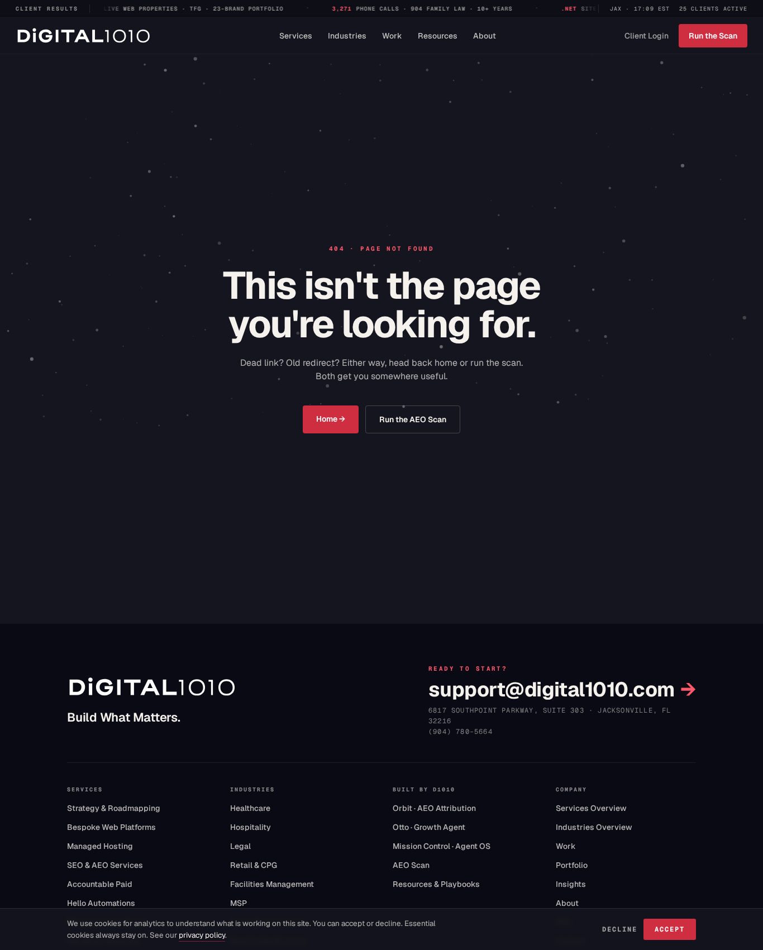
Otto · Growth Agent (429, 827)
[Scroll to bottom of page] (26, 895)
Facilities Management (272, 884)
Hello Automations (101, 903)
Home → (330, 419)
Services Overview (591, 808)
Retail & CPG (253, 865)
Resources (437, 36)
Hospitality (250, 827)
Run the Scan (713, 36)
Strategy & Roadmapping (113, 808)
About (484, 36)
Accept (670, 929)
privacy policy (202, 935)
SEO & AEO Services (105, 865)
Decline (619, 929)
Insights (571, 884)
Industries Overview (594, 827)
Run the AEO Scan (412, 419)
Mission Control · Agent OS (441, 846)
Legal (240, 846)
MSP (238, 903)
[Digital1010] (83, 36)
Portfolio (572, 865)
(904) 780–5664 (460, 731)
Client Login (646, 36)
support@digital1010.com (562, 690)
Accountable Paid (99, 884)
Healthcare (250, 808)
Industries (347, 36)
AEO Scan (411, 865)
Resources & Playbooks (436, 884)
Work (392, 36)
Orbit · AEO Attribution (434, 808)
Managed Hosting (100, 846)
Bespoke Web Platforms (111, 827)
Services (295, 36)
